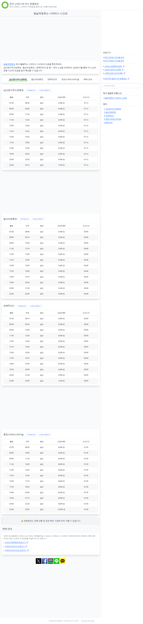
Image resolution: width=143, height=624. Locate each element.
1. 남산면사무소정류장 (112, 109)
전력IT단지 (52, 79)
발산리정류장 (37, 79)
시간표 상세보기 (44, 90)
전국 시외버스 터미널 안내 (114, 60)
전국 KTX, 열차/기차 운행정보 (115, 78)
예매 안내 (88, 79)
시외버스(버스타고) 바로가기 (16, 550)
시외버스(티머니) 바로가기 (15, 546)
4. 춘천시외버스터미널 (112, 119)
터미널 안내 (31, 90)
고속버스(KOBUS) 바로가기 (15, 542)
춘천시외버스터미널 (70, 79)
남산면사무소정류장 (18, 79)
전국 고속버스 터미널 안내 (114, 57)
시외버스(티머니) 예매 (112, 69)
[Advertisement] (51, 38)
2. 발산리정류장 (110, 112)
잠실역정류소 (9, 64)
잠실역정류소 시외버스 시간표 (115, 98)
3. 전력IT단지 (109, 115)
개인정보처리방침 (87, 621)
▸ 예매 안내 (108, 122)
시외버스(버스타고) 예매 (113, 73)
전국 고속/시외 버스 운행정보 (24, 3)
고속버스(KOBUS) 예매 (113, 66)
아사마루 (75, 621)
